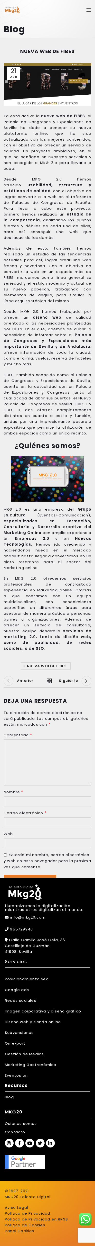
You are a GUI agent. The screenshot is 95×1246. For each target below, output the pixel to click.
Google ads (17, 989)
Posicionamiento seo (27, 979)
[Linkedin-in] (50, 1143)
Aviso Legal (16, 1207)
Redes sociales (20, 1000)
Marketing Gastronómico (30, 1064)
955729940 (21, 929)
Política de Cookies (25, 1225)
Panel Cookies (19, 1230)
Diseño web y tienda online (33, 1021)
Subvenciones (19, 1032)
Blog (9, 1097)
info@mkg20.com (28, 917)
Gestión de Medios (24, 1053)
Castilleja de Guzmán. (28, 945)
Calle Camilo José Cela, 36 (36, 939)
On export (15, 1043)
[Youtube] (29, 1143)
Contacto (15, 1132)
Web (8, 833)
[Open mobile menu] (89, 10)
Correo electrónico (25, 813)
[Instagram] (9, 1143)
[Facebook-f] (19, 1143)
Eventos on (16, 1075)
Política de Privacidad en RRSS (36, 1219)
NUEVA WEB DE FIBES (47, 666)
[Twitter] (40, 1143)
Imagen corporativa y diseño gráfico (43, 1011)
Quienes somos (21, 1123)
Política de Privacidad (27, 1213)
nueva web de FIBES (63, 115)
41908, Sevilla (18, 951)
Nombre (14, 792)
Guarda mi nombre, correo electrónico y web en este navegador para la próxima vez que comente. (47, 860)
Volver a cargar (47, 681)
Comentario (18, 735)
